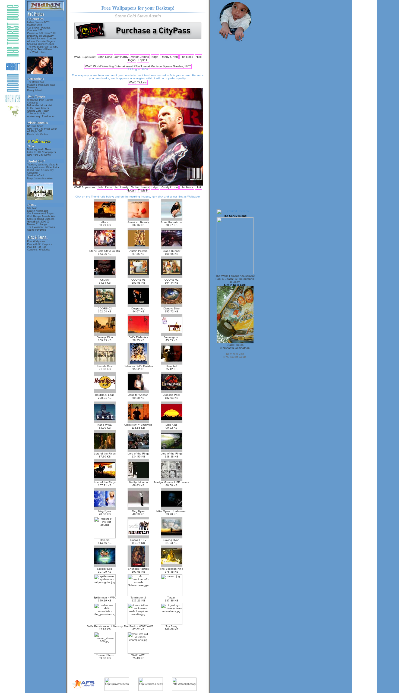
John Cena (105, 56)
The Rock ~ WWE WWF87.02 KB (138, 628)
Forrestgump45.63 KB (171, 339)
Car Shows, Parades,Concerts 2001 (39, 29)
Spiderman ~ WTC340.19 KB (104, 599)
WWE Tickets (138, 82)
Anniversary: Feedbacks (41, 116)
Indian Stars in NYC (38, 22)
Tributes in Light (36, 113)
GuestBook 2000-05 (38, 221)
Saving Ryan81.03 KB (171, 541)
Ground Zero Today (38, 110)
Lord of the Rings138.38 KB (171, 455)
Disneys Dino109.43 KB (105, 339)
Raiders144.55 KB (105, 541)
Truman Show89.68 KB (104, 657)
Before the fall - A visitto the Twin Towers (39, 106)
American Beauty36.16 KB (138, 224)
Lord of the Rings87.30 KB (105, 455)
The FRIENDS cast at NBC (43, 46)
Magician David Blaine (39, 49)
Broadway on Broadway (40, 36)
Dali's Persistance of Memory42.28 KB (105, 628)
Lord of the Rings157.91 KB (105, 484)
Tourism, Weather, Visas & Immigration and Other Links (43, 166)
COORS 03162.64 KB (105, 310)
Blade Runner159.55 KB (171, 252)
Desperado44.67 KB (138, 310)
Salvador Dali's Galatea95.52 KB (138, 368)
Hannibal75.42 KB (172, 368)
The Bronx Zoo (35, 82)
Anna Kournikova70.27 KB (171, 224)
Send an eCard (35, 175)
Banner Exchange (37, 224)
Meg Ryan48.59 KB (138, 513)
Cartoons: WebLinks (38, 249)
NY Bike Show (35, 126)
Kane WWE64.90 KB (104, 426)
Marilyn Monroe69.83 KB (138, 484)
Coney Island (34, 90)
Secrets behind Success (41, 219)
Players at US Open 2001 (41, 33)
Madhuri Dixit (34, 25)
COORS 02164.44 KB (171, 281)
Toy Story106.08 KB (171, 628)
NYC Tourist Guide (234, 356)
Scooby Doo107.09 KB (104, 570)
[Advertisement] (137, 47)
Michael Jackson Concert (41, 38)
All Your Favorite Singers (41, 41)
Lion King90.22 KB (172, 426)
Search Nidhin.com (38, 210)
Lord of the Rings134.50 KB (138, 455)
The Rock (186, 56)
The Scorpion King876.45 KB (171, 570)
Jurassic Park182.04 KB (171, 396)
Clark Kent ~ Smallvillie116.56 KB (138, 426)
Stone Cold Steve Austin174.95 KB (104, 252)
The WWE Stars (36, 52)
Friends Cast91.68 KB (105, 368)
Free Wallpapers (36, 241)
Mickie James (140, 56)
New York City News (39, 154)
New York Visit (235, 353)
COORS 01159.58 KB (138, 281)
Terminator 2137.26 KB (138, 599)
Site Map (32, 208)
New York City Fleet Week (42, 128)
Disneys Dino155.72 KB (171, 310)
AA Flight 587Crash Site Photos (37, 133)
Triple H (143, 60)
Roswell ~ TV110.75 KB (138, 541)
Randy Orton (169, 56)
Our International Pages (40, 213)
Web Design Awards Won (41, 216)
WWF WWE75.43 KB (138, 657)
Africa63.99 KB (105, 224)
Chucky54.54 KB (105, 281)
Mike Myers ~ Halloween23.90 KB (171, 513)
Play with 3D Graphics (39, 244)
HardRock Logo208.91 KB (105, 396)
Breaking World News (39, 149)
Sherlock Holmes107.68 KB (138, 570)
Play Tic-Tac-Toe (36, 247)
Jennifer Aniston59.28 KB (138, 396)
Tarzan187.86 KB (171, 599)
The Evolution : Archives (41, 227)
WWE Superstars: (85, 56)
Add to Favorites (36, 229)
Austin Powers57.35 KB (138, 252)
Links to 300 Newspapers (41, 152)
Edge (154, 56)
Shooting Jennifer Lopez (40, 44)
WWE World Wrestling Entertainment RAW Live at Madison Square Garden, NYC (138, 66)
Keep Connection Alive (40, 178)
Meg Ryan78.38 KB (104, 513)
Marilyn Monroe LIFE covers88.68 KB (171, 484)
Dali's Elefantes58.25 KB (138, 339)
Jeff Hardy (121, 56)
